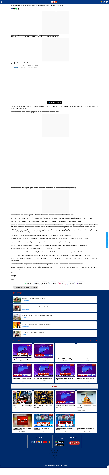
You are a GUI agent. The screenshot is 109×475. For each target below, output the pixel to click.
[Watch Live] (74, 444)
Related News (17, 340)
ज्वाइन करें (29, 283)
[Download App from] (59, 442)
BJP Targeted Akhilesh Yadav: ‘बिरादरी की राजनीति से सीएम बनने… (37, 307)
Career (54, 457)
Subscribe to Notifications (107, 239)
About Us (54, 459)
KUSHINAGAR (87, 431)
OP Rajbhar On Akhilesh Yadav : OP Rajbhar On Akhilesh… (36, 324)
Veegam (65, 465)
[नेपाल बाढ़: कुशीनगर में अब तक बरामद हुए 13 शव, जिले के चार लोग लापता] (86, 420)
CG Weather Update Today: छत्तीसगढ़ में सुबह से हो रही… (22, 406)
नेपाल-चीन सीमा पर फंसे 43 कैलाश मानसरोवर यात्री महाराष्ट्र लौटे (65, 406)
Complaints (54, 452)
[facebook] (32, 442)
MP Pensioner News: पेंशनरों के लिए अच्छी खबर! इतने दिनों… (35, 298)
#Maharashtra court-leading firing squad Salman (25, 287)
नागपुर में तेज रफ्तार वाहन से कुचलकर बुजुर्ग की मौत (22, 358)
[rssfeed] (41, 442)
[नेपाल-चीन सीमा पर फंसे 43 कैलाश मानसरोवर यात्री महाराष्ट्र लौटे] (65, 397)
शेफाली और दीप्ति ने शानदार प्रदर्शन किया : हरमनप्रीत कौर (42, 429)
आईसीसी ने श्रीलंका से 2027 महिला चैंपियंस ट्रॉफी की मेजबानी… (65, 429)
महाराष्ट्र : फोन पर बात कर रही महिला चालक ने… (43, 358)
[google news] (39, 442)
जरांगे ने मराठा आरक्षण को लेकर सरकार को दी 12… (43, 378)
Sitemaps (45, 442)
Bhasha (16, 67)
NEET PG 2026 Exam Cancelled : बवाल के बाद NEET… (35, 332)
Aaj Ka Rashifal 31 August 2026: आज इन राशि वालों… (43, 406)
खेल (43, 431)
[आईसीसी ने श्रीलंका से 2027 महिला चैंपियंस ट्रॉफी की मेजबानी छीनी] (65, 420)
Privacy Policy (54, 450)
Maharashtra (18, 5)
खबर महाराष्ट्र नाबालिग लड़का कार (86, 358)
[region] (55, 21)
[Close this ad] (108, 466)
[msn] (49, 442)
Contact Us (54, 455)
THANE (65, 408)
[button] (1, 2)
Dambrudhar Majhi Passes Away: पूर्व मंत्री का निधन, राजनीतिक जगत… (22, 429)
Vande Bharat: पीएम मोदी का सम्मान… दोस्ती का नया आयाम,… (86, 406)
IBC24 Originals (25, 300)
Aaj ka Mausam (22, 408)
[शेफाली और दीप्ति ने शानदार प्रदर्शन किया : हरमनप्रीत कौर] (43, 420)
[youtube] (37, 442)
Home (12, 5)
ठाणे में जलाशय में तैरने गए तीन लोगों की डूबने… (65, 358)
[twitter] (34, 442)
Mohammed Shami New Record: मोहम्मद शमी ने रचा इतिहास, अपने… (37, 315)
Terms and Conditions (54, 453)
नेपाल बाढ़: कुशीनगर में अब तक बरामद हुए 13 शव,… (85, 429)
